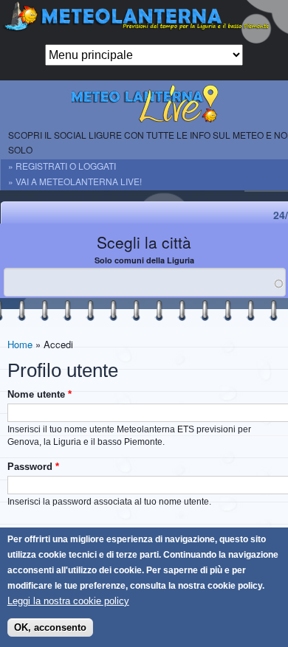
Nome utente (39, 394)
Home (19, 344)
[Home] (144, 22)
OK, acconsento (50, 627)
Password (33, 466)
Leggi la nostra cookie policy (68, 600)
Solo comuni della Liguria (144, 260)
